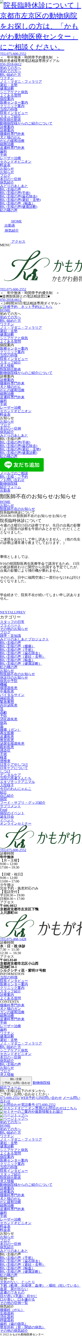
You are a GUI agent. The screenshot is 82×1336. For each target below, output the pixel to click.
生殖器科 (7, 1313)
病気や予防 (8, 681)
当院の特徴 (8, 109)
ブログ (5, 175)
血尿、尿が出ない (14, 1289)
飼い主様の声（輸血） (17, 203)
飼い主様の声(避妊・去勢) (20, 200)
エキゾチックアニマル (17, 782)
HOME (5, 310)
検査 (3, 757)
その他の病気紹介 (14, 1331)
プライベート (10, 625)
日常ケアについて (14, 768)
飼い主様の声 (10, 189)
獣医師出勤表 (10, 120)
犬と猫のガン (10, 1008)
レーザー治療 (10, 158)
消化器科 (7, 1317)
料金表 (5, 165)
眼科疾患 (7, 747)
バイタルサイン (12, 695)
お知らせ (7, 168)
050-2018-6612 (10, 64)
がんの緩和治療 (12, 141)
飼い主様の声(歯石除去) (18, 196)
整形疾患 (7, 740)
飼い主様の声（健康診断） (21, 663)
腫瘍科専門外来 (12, 134)
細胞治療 (7, 144)
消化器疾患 (8, 719)
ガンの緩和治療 (12, 1012)
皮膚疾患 (7, 736)
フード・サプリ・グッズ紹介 (22, 802)
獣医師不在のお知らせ (17, 674)
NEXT (4, 612)
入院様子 (7, 785)
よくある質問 (10, 95)
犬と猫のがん (10, 137)
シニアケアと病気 (14, 92)
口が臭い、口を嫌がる (17, 1299)
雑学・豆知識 (10, 636)
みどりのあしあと (14, 186)
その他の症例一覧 (14, 1303)
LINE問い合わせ (49, 1098)
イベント (7, 820)
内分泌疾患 (8, 705)
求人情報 (7, 366)
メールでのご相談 (14, 473)
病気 (3, 722)
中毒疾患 (7, 691)
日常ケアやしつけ (14, 764)
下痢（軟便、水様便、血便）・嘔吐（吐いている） (40, 1285)
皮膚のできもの (12, 1292)
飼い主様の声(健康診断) (18, 207)
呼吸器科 (7, 1320)
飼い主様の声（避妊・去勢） (22, 656)
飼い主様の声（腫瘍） (17, 646)
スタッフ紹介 (10, 116)
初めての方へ (10, 68)
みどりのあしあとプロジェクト (24, 639)
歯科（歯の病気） (14, 1324)
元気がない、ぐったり (17, 1282)
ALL (12, 612)
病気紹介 (7, 182)
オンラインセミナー (15, 823)
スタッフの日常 (12, 622)
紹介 (3, 792)
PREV (21, 612)
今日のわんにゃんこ (15, 789)
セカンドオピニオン (15, 161)
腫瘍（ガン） (10, 729)
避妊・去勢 (8, 85)
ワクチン (7, 78)
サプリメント (10, 806)
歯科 (3, 151)
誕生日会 (7, 816)
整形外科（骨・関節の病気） (22, 1327)
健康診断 (7, 88)
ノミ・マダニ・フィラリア (21, 81)
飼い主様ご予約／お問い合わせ (16, 1081)
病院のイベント (12, 813)
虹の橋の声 (8, 210)
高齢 (3, 712)
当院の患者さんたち (15, 778)
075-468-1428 (13, 939)
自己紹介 (7, 796)
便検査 (5, 761)
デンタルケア (10, 775)
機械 (3, 684)
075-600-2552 (13, 54)
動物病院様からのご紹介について (26, 123)
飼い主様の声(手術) (15, 193)
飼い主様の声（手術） (17, 649)
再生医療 (7, 733)
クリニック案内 (12, 106)
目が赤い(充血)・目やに (18, 1296)
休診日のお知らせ (14, 677)
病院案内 (7, 99)
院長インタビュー (14, 113)
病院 (3, 799)
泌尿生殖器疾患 (12, 743)
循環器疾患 (8, 688)
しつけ (5, 771)
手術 (3, 154)
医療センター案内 (14, 102)
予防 (3, 716)
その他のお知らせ (14, 629)
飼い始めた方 (10, 74)
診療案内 (7, 127)
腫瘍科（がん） (12, 1310)
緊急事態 (7, 702)
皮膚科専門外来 (12, 148)
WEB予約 (28, 1098)
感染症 (5, 750)
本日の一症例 (10, 179)
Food (3, 809)
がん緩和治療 (10, 1202)
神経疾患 (7, 698)
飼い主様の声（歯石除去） (21, 653)
